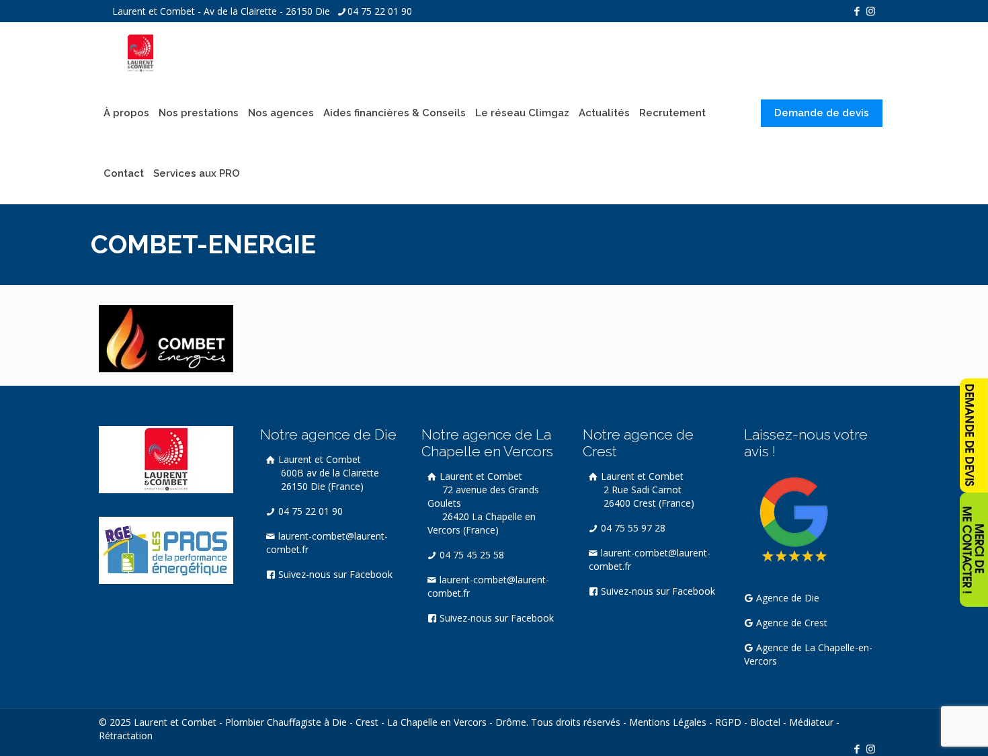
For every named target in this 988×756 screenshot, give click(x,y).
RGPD (728, 722)
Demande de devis (821, 113)
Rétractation (126, 735)
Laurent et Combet (327, 473)
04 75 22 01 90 (379, 11)
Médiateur (811, 722)
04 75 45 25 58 (470, 554)
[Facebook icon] (857, 10)
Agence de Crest (790, 622)
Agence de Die (786, 597)
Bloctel (765, 722)
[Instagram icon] (871, 10)
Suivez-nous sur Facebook (334, 574)
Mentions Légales (667, 722)
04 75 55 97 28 (631, 527)
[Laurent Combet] (140, 52)
